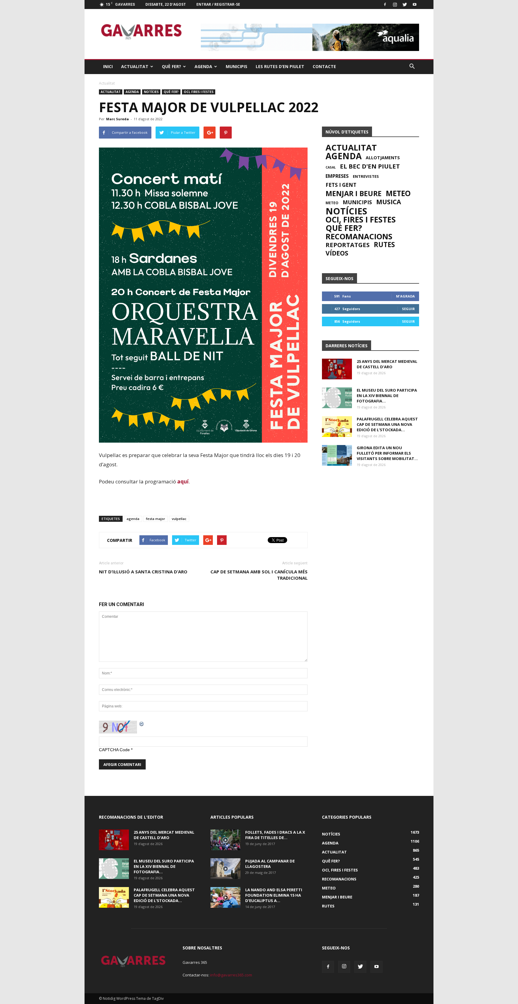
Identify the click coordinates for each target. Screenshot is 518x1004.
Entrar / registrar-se (218, 4)
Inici (108, 66)
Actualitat (134, 66)
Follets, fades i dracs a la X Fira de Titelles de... (275, 834)
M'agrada (405, 296)
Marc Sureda (117, 119)
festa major (155, 518)
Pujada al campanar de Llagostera (270, 863)
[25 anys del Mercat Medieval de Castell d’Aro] (337, 369)
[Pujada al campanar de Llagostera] (225, 868)
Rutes (384, 244)
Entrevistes (366, 176)
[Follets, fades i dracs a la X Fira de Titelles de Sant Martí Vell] (225, 839)
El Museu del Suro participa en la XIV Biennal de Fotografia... (387, 395)
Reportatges (348, 244)
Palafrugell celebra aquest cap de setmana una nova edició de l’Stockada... (387, 424)
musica (388, 202)
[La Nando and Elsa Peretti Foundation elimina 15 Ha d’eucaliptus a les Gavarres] (225, 897)
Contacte (324, 66)
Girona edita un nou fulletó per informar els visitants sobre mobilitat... (387, 453)
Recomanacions (359, 236)
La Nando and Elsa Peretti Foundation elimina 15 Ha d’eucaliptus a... (273, 895)
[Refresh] (141, 723)
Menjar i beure (354, 193)
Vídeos (337, 253)
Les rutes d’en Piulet (280, 66)
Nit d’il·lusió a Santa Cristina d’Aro (143, 572)
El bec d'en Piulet (370, 166)
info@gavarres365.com (231, 975)
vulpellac (179, 518)
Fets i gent (341, 185)
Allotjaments (383, 157)
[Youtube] (414, 4)
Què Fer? (171, 66)
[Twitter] (404, 4)
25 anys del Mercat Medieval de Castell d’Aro (387, 364)
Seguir (408, 308)
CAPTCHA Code (114, 749)
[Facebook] (384, 4)
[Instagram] (394, 4)
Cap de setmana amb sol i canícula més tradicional (259, 575)
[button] (412, 66)
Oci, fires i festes (198, 92)
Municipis (236, 66)
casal (331, 167)
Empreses (337, 176)
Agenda (203, 66)
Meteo (398, 193)
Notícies (151, 92)
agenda (133, 518)
